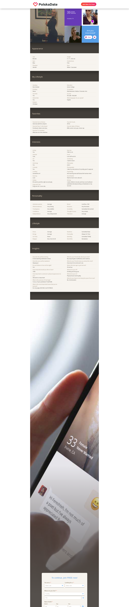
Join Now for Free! (89, 4)
